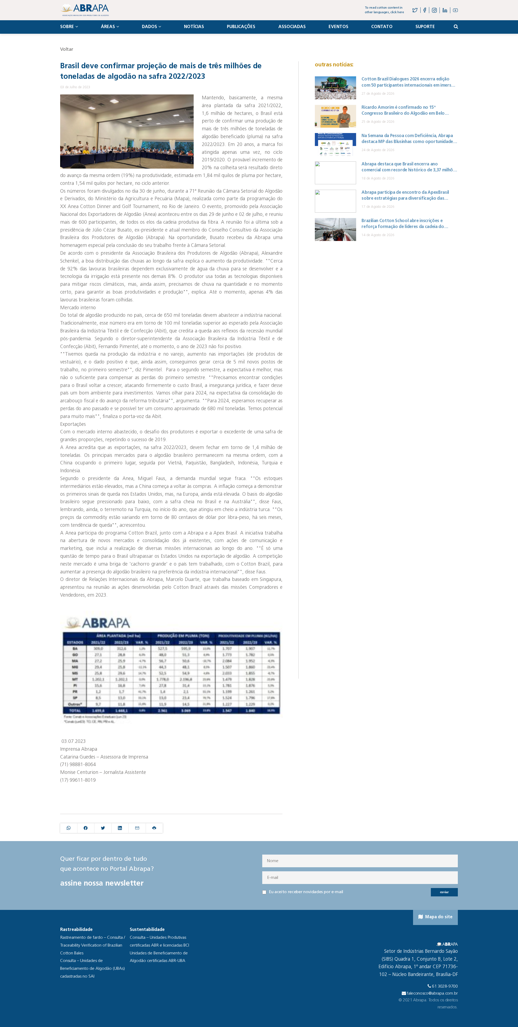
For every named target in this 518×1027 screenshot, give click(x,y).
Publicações (241, 27)
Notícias (194, 27)
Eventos (338, 27)
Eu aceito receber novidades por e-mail (306, 892)
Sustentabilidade (147, 930)
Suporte (425, 27)
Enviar (444, 892)
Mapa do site (438, 917)
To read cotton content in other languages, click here (384, 10)
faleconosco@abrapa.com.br (432, 993)
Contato (382, 27)
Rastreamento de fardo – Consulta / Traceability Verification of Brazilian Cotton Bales (92, 945)
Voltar (66, 49)
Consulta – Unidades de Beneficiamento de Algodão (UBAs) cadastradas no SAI (92, 969)
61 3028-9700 (445, 986)
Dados (149, 27)
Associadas (292, 27)
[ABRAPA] (84, 10)
